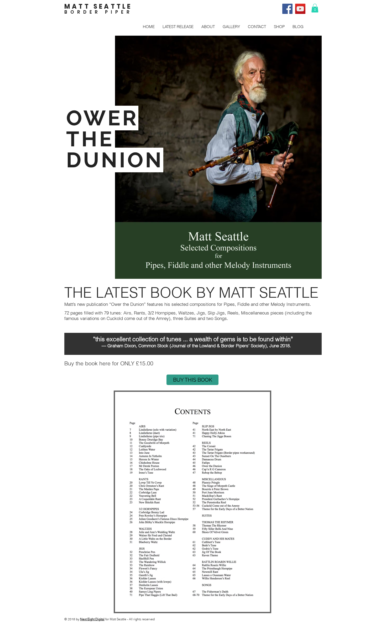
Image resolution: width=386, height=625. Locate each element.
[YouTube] (300, 9)
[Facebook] (287, 9)
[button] (315, 8)
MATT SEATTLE (98, 6)
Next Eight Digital (92, 619)
